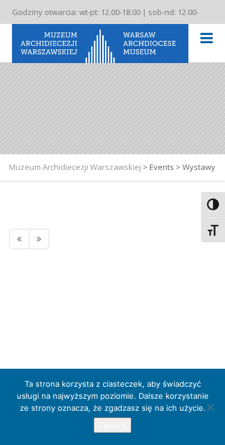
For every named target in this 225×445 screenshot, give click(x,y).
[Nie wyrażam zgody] (210, 407)
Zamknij (112, 425)
